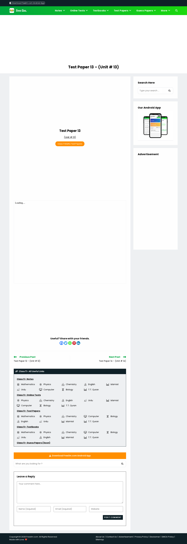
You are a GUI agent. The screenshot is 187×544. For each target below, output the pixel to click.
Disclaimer (155, 536)
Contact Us (111, 536)
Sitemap (100, 539)
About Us (100, 536)
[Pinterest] (74, 343)
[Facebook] (61, 343)
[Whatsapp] (70, 343)
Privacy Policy (141, 536)
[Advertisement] (93, 40)
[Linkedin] (78, 343)
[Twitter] (65, 343)
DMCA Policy (168, 536)
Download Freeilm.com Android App (28, 3)
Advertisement (126, 536)
